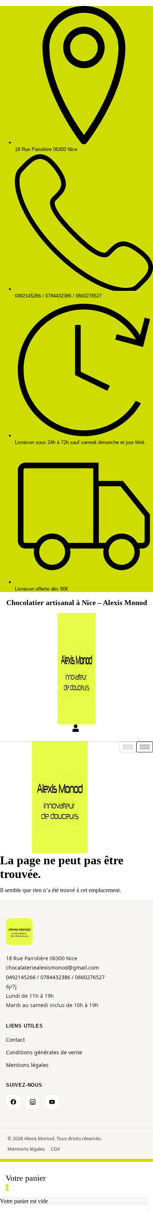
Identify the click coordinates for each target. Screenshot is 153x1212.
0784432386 (55, 977)
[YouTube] (52, 1101)
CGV (55, 1148)
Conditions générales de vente (44, 1052)
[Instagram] (32, 1101)
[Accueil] (19, 931)
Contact (15, 1039)
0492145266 (21, 977)
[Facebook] (13, 1101)
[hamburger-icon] (144, 747)
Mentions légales (27, 1064)
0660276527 (90, 977)
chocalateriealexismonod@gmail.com (52, 967)
